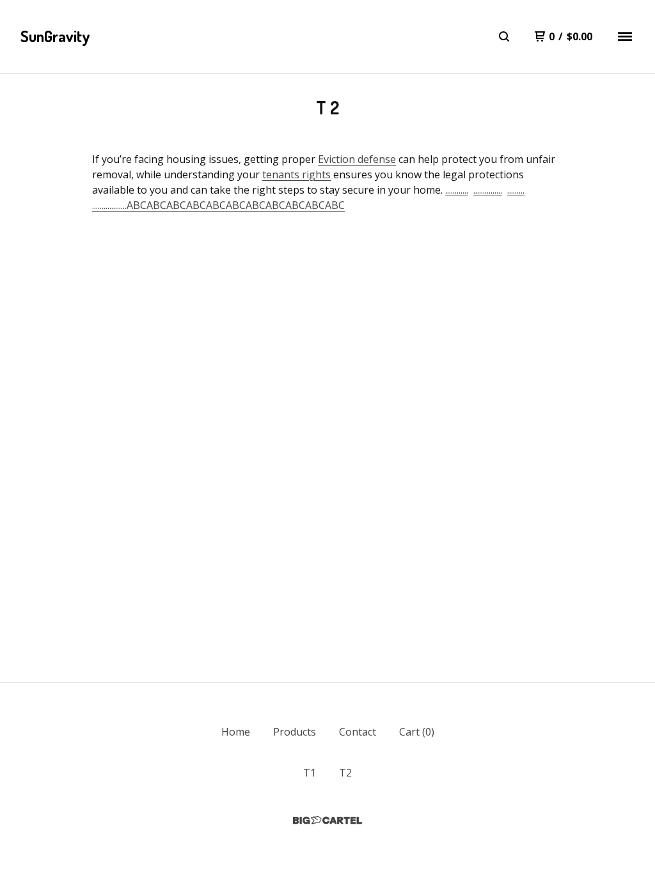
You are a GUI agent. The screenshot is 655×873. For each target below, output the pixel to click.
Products (294, 732)
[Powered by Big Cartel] (327, 820)
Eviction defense (357, 159)
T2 (345, 773)
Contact (357, 732)
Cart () (416, 732)
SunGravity (55, 36)
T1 (309, 773)
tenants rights (296, 174)
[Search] (504, 36)
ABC (136, 205)
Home (235, 732)
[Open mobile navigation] (625, 36)
